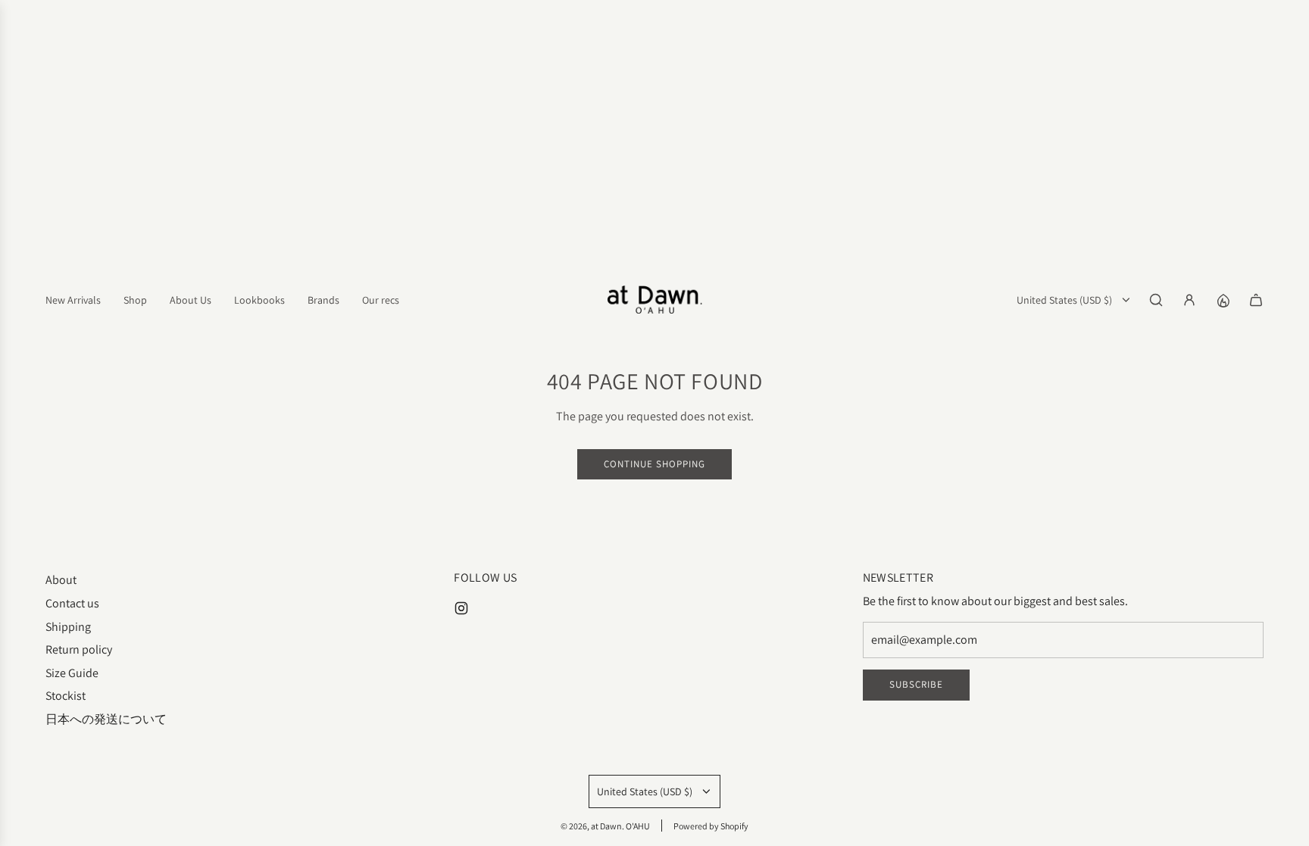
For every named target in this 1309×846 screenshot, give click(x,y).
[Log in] (1189, 300)
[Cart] (1256, 300)
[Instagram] (461, 608)
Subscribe (916, 684)
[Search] (1156, 300)
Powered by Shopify (710, 826)
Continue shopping (654, 463)
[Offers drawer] (1222, 300)
